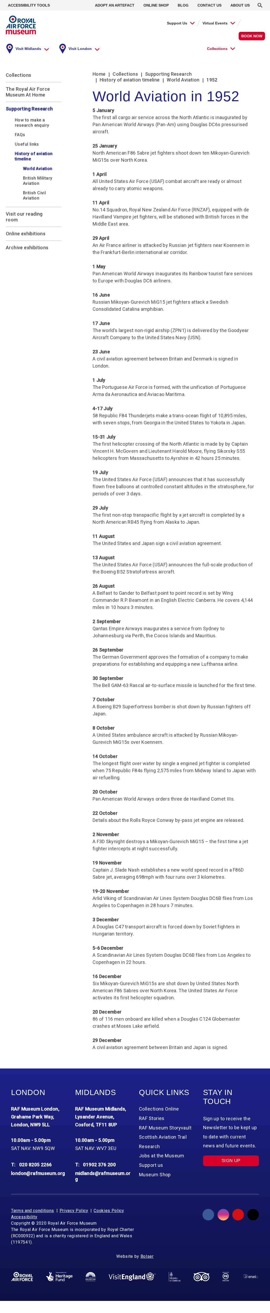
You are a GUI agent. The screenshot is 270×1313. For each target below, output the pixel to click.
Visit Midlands (28, 49)
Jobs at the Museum (161, 1155)
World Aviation (37, 168)
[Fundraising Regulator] (226, 1276)
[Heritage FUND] (59, 1276)
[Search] (260, 5)
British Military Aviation (37, 181)
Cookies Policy (109, 1210)
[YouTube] (238, 1214)
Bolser (147, 1256)
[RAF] (22, 1276)
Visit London (80, 49)
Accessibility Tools (29, 5)
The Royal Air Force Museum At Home (28, 92)
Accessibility (24, 1216)
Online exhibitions (25, 233)
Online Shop (156, 5)
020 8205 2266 (35, 1164)
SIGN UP (230, 1160)
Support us (151, 1165)
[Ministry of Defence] (174, 1276)
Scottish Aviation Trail (163, 1137)
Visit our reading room (24, 216)
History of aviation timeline (34, 156)
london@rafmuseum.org (38, 1173)
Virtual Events (215, 23)
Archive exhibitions (27, 247)
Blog (183, 5)
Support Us (177, 23)
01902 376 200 (99, 1164)
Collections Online (159, 1109)
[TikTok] (253, 1214)
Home (99, 74)
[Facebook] (208, 1214)
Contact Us (209, 5)
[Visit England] (132, 1276)
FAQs (20, 134)
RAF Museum (21, 25)
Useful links (27, 144)
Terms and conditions (32, 1210)
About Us (240, 5)
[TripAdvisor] (201, 1276)
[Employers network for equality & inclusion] (250, 1276)
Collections (217, 49)
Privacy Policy (74, 1210)
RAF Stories (152, 1118)
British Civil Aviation (34, 195)
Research (149, 1146)
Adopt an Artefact (114, 5)
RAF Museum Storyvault (165, 1128)
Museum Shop (155, 1174)
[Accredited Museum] (90, 1276)
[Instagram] (223, 1214)
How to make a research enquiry (32, 123)
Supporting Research (29, 108)
